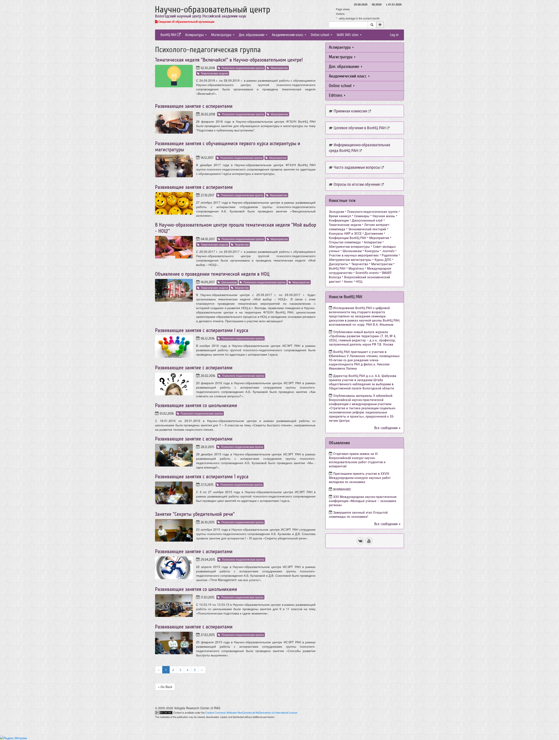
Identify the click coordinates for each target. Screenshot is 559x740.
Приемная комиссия (350, 111)
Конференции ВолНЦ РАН (347, 238)
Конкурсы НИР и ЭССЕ (345, 233)
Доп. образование (252, 35)
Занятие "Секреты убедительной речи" (195, 514)
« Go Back (165, 687)
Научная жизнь (384, 216)
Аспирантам (372, 242)
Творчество (242, 244)
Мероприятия (279, 68)
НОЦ (359, 281)
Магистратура (221, 35)
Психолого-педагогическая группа (243, 68)
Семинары (361, 216)
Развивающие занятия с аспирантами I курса (201, 330)
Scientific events (367, 273)
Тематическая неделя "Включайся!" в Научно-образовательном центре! (229, 60)
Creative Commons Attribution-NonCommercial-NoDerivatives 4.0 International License (251, 712)
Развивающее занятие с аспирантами (194, 106)
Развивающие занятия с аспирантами (194, 187)
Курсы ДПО (382, 260)
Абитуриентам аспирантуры (349, 246)
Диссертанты (338, 264)
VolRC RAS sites (348, 35)
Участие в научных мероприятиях (354, 255)
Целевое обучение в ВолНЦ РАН (360, 128)
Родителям (390, 255)
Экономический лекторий (367, 229)
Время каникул (340, 216)
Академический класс (288, 35)
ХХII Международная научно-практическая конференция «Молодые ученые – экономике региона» (363, 501)
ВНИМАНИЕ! (342, 489)
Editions (336, 95)
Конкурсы (372, 251)
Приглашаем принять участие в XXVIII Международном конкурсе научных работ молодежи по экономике (360, 478)
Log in (394, 35)
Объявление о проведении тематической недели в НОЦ (212, 274)
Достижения (374, 233)
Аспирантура (195, 35)
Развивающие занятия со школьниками (196, 405)
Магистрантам (381, 264)
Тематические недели (214, 73)
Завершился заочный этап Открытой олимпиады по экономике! (358, 514)
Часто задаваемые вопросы (357, 167)
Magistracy (356, 268)
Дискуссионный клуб (367, 220)
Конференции (339, 220)
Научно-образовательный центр (212, 9)
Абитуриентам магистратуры (350, 260)
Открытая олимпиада (345, 242)
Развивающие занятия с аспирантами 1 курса (201, 477)
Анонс (348, 281)
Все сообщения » (387, 428)
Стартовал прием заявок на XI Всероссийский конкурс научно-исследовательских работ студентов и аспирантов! (357, 460)
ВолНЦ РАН (168, 35)
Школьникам (229, 282)
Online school (320, 35)
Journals (388, 251)
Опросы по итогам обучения (357, 184)
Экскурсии (336, 212)
